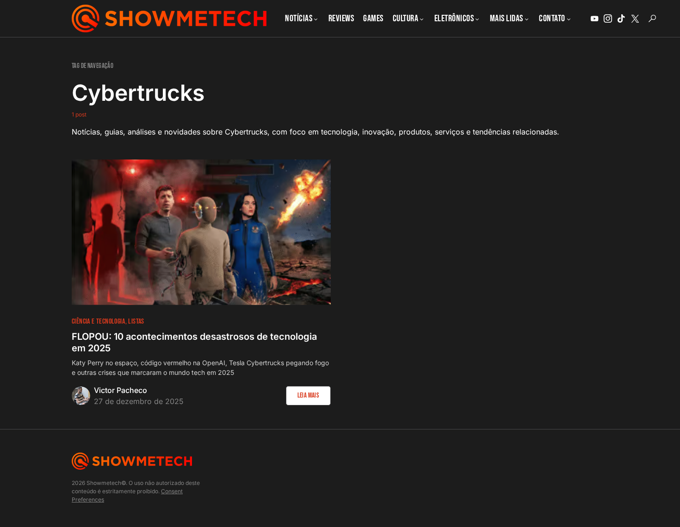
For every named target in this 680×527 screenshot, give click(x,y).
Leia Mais (308, 395)
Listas (136, 321)
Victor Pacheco (120, 390)
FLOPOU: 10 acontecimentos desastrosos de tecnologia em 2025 (194, 342)
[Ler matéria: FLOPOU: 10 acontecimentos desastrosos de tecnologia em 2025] (201, 232)
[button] (652, 18)
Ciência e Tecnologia (98, 321)
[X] (635, 18)
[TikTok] (621, 18)
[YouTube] (594, 18)
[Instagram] (608, 18)
